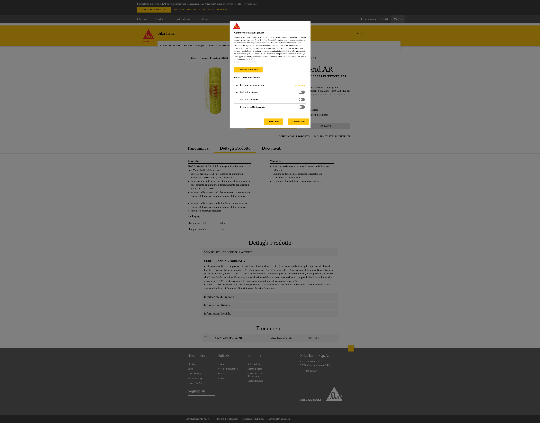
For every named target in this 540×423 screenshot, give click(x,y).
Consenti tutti (298, 122)
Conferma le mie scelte (248, 70)
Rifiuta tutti (273, 122)
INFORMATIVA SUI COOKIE (245, 62)
